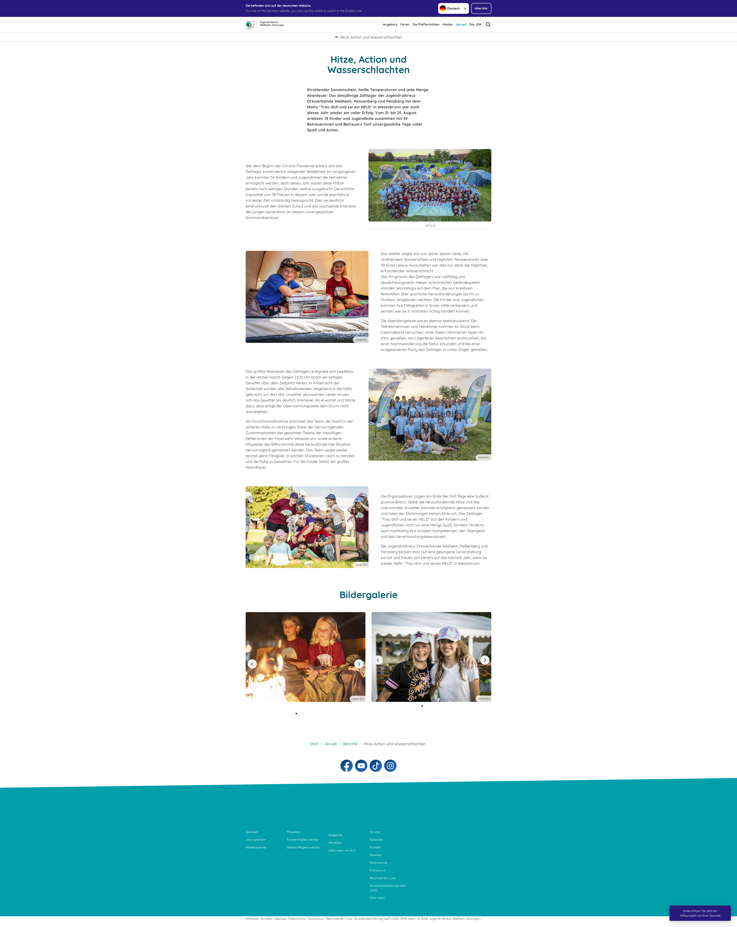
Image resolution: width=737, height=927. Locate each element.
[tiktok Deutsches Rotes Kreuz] (376, 766)
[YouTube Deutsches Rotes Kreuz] (361, 766)
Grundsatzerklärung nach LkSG (388, 888)
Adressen (376, 839)
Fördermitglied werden (303, 839)
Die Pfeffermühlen (426, 24)
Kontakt (375, 847)
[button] (296, 713)
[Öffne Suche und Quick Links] (488, 24)
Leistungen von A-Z (341, 850)
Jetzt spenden (256, 839)
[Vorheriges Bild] (359, 663)
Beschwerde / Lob (383, 878)
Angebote (390, 24)
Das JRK (475, 24)
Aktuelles (334, 843)
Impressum (378, 870)
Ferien (405, 24)
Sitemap (375, 855)
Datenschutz (378, 862)
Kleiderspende (256, 847)
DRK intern (377, 898)
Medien (448, 24)
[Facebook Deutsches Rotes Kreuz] (346, 766)
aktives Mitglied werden (303, 847)
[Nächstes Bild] (252, 663)
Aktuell (461, 24)
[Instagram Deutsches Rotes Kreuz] (390, 766)
